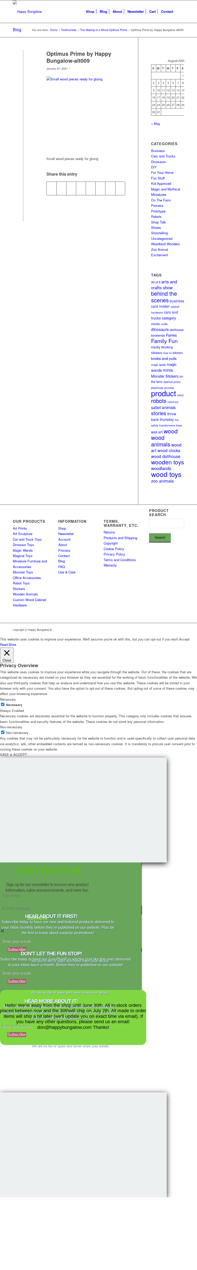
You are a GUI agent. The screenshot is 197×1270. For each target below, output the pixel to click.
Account (64, 539)
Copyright (111, 543)
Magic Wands (23, 550)
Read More (8, 644)
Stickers (19, 588)
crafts (164, 324)
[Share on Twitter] (61, 188)
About (62, 544)
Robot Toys (21, 583)
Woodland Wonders (165, 243)
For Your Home (162, 172)
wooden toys (167, 462)
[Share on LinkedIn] (81, 188)
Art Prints (20, 528)
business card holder (167, 303)
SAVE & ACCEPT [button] (13, 754)
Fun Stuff (158, 178)
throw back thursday (163, 416)
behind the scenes (164, 296)
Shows (156, 227)
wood (171, 431)
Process (157, 205)
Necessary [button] (8, 699)
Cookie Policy (114, 548)
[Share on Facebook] (51, 188)
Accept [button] (184, 639)
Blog (17, 30)
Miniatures (158, 194)
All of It (155, 282)
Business (158, 150)
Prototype (158, 211)
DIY (154, 167)
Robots (156, 216)
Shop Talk (158, 222)
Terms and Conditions (120, 559)
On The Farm (161, 200)
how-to (167, 353)
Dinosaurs (158, 161)
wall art (157, 431)
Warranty (110, 565)
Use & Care (66, 572)
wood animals (160, 440)
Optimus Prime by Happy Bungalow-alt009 (78, 57)
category (169, 318)
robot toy (173, 402)
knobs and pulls (163, 358)
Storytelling (159, 232)
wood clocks (168, 450)
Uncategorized (161, 238)
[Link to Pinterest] (180, 629)
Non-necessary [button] (11, 726)
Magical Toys (23, 555)
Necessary (14, 705)
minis (168, 370)
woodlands (161, 468)
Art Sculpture (22, 533)
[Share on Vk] (100, 188)
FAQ (61, 566)
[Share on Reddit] (110, 188)
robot (180, 395)
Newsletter (66, 533)
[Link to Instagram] (157, 629)
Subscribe (16, 949)
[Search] (180, 11)
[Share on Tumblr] (90, 188)
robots (158, 400)
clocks (155, 324)
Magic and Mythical (165, 189)
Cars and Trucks (163, 156)
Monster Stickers (165, 376)
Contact (64, 555)
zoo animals (162, 481)
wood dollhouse (165, 456)
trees (179, 425)
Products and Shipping (120, 537)
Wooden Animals (25, 594)
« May (155, 123)
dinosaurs (160, 329)
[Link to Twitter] (172, 629)
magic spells (158, 365)
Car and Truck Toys (27, 539)
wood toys (166, 474)
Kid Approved (161, 183)
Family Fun (164, 341)
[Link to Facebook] (165, 629)
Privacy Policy (114, 554)
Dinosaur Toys (23, 544)
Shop (62, 528)
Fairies (171, 335)
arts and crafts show (164, 284)
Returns (109, 532)
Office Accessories (27, 577)
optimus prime (172, 382)
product (163, 393)
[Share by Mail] (120, 188)
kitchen (178, 352)
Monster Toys (23, 572)
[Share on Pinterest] (71, 188)
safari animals (163, 407)
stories (158, 413)
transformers (167, 425)
